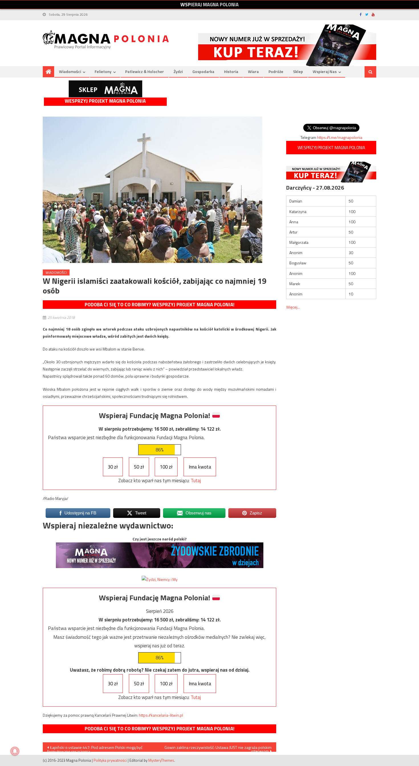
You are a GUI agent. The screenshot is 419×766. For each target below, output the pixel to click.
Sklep (298, 71)
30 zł (113, 467)
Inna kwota (200, 467)
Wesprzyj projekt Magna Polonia (105, 101)
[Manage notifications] (14, 751)
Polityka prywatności (110, 760)
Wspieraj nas (325, 71)
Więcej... (293, 307)
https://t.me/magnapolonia (339, 137)
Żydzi (178, 71)
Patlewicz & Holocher (144, 71)
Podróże (276, 71)
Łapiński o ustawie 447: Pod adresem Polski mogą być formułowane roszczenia (95, 748)
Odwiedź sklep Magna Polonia (105, 88)
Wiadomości (70, 71)
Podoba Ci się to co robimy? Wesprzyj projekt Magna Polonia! (159, 304)
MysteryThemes (161, 760)
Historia (231, 71)
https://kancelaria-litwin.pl (161, 715)
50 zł (139, 467)
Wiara (253, 71)
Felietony (103, 71)
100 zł (166, 467)
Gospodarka (203, 71)
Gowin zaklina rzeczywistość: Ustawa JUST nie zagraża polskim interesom (218, 748)
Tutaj (196, 480)
